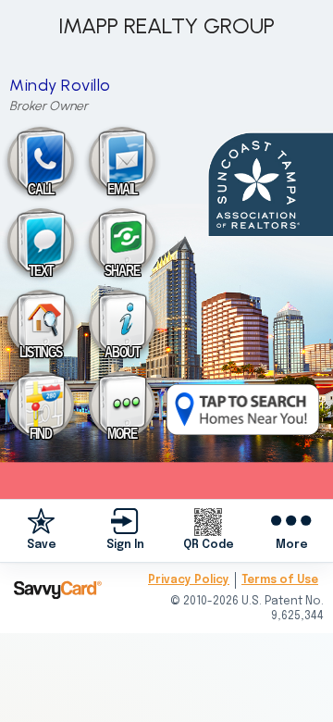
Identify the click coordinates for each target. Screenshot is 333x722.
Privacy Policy (188, 580)
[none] (41, 530)
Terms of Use (279, 580)
